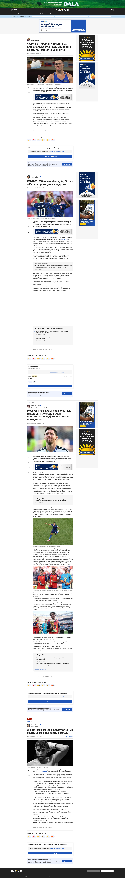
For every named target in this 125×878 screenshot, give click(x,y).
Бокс (26, 13)
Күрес (34, 13)
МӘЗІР (15, 9)
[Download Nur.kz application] (62, 4)
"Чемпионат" (44, 771)
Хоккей (30, 13)
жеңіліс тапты (64, 239)
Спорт (13, 13)
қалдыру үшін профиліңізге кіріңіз (57, 151)
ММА (23, 13)
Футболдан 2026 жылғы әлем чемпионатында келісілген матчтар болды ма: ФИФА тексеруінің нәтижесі (53, 266)
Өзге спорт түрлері (41, 13)
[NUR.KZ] (62, 10)
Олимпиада (48, 13)
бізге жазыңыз (48, 130)
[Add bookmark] (29, 102)
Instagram (68, 164)
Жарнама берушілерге (107, 870)
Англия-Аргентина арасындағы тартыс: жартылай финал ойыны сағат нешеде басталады (54, 338)
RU (105, 9)
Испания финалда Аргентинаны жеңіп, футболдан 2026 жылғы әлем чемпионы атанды (53, 658)
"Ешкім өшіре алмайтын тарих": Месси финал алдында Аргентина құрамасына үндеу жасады (52, 664)
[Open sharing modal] (29, 98)
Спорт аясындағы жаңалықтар (58, 13)
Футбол (19, 13)
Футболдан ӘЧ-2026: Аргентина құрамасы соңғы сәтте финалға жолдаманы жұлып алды (52, 332)
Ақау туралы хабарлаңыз (93, 870)
